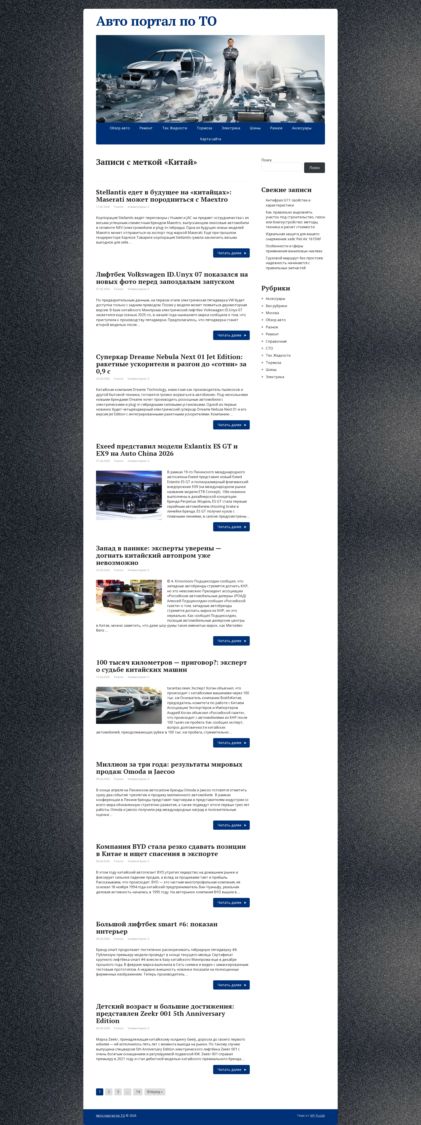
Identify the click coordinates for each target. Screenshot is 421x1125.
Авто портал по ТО (156, 20)
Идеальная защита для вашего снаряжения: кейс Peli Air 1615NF (293, 236)
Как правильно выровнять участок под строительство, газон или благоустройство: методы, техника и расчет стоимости (295, 219)
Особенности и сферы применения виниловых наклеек (294, 248)
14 (138, 1091)
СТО (269, 348)
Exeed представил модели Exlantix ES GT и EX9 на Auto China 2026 (167, 450)
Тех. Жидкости (174, 128)
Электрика (231, 128)
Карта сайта (210, 139)
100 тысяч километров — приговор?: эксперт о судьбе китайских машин (171, 666)
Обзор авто (120, 128)
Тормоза (204, 128)
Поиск (266, 160)
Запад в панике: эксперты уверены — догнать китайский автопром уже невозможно (158, 555)
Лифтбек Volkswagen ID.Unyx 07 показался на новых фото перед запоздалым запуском (172, 278)
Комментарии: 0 (138, 207)
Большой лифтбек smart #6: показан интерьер (157, 928)
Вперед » (155, 1091)
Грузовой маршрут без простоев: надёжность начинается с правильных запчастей (294, 263)
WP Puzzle (317, 1115)
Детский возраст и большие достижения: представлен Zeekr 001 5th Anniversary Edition (165, 1013)
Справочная (276, 341)
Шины (255, 128)
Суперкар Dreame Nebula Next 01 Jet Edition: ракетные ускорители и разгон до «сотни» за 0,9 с (171, 364)
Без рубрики (276, 305)
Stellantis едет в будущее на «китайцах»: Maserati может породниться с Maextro (164, 196)
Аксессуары (301, 128)
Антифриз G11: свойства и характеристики (288, 202)
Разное (276, 128)
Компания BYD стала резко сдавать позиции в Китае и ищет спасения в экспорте (171, 850)
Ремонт (146, 128)
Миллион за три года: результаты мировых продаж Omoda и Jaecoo (169, 768)
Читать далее (229, 253)
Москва (272, 312)
